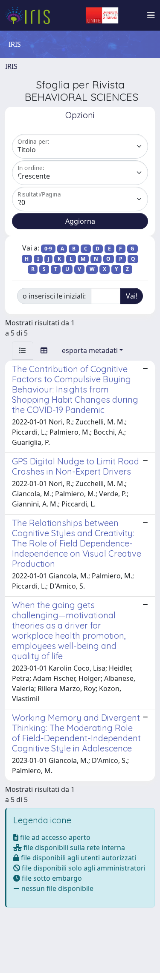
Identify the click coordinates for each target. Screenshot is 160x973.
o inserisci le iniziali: (54, 296)
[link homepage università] (102, 15)
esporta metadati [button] (90, 350)
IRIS (11, 66)
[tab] (22, 350)
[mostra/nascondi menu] (151, 15)
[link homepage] (31, 15)
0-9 (48, 248)
